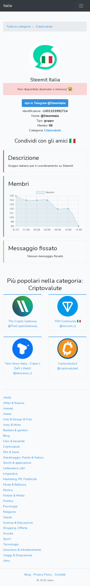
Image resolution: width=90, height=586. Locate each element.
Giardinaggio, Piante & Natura (23, 457)
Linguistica (10, 473)
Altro (6, 561)
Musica (8, 490)
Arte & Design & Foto (17, 419)
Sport (7, 539)
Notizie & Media (13, 495)
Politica (8, 501)
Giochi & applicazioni (17, 463)
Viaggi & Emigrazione (17, 555)
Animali (8, 408)
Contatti (60, 574)
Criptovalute (44, 26)
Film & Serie (11, 452)
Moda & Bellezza (14, 484)
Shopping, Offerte (15, 528)
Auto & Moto (12, 425)
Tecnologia (10, 544)
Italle (7, 5)
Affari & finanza (13, 403)
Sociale (8, 533)
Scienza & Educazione (18, 523)
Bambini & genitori (15, 430)
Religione (9, 512)
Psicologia (10, 506)
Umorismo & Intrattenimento (22, 550)
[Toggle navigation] (81, 6)
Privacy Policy (42, 574)
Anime (7, 414)
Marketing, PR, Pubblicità (20, 479)
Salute (7, 517)
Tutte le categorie (18, 26)
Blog (6, 436)
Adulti (7, 397)
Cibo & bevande (14, 441)
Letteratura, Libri (14, 468)
